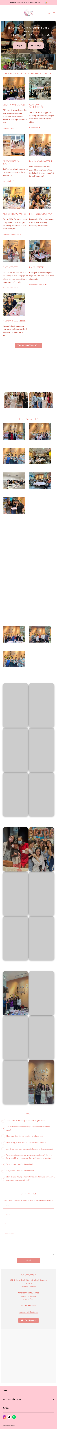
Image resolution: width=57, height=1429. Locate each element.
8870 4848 (32, 1306)
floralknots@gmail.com (28, 1312)
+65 (26, 1306)
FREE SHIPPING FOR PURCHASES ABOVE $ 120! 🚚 (28, 3)
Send (29, 1260)
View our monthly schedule (28, 345)
